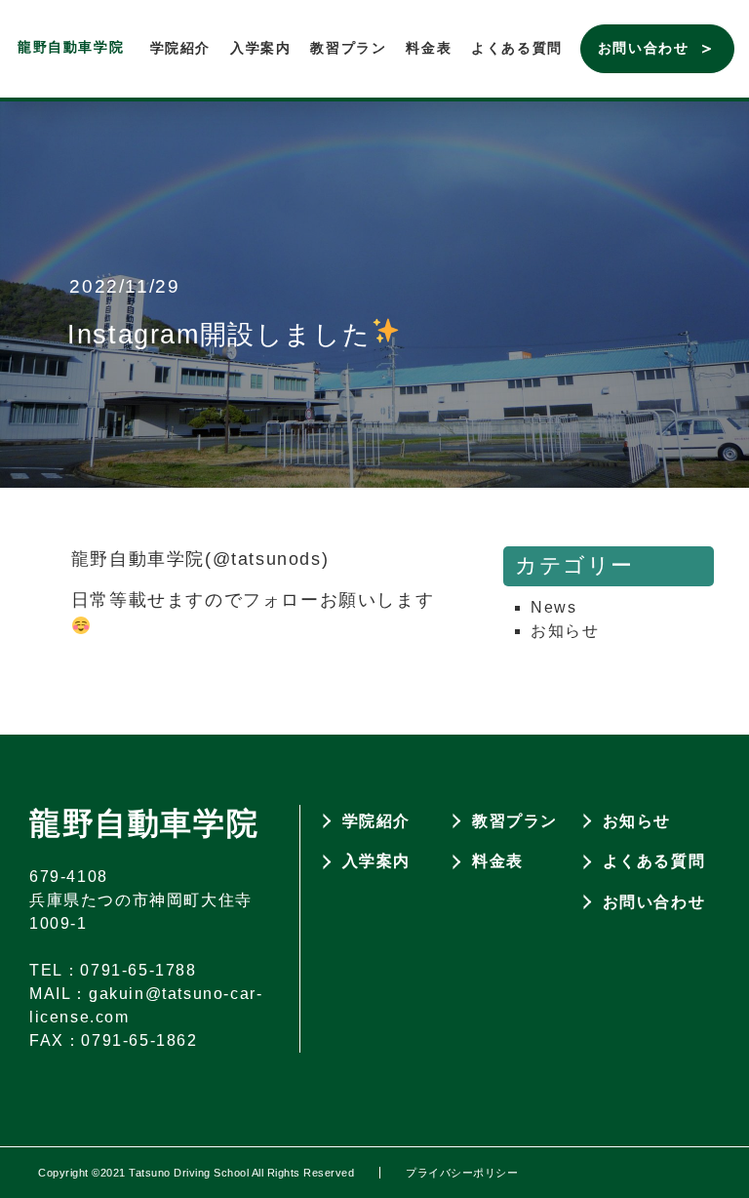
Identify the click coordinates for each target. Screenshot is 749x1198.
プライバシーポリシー (462, 1172)
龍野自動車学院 (71, 47)
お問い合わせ (644, 48)
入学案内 (260, 48)
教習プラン (348, 48)
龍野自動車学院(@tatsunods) (200, 559)
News (553, 607)
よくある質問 (517, 48)
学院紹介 (180, 48)
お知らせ (565, 630)
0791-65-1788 (138, 970)
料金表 (429, 48)
